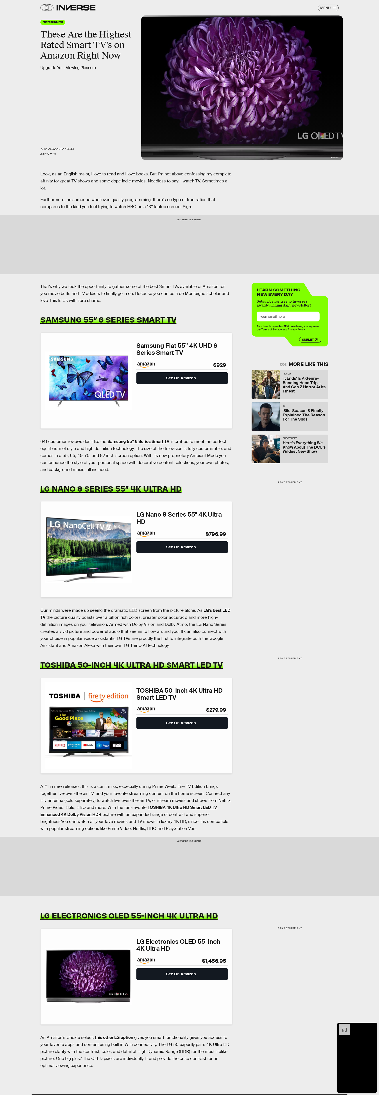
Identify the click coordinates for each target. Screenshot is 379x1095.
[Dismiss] (371, 1026)
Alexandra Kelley (61, 149)
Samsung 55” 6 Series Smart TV (108, 319)
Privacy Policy (296, 329)
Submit (308, 340)
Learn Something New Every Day (278, 291)
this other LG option (114, 1037)
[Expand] (342, 1026)
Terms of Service (271, 329)
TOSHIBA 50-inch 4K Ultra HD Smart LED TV (131, 664)
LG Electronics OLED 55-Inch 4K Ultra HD (129, 915)
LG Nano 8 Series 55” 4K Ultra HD (111, 488)
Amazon (334, 157)
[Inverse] (76, 8)
